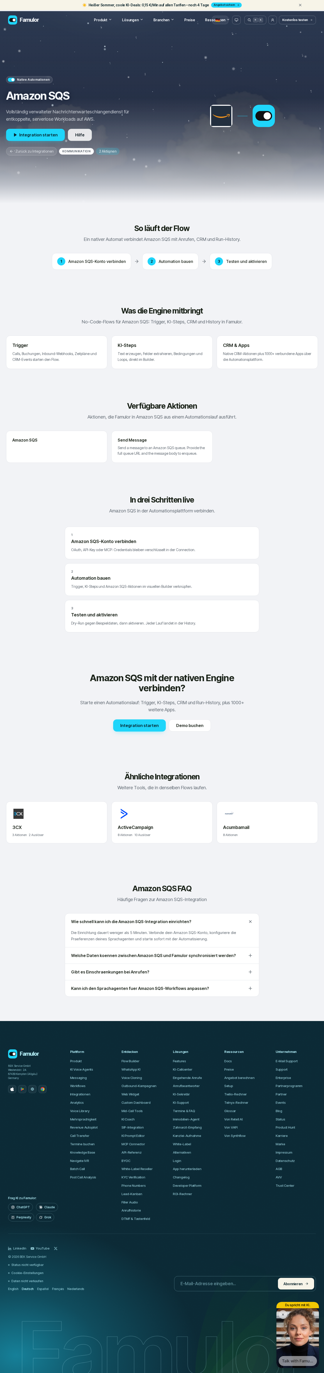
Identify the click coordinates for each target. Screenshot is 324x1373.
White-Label (182, 1144)
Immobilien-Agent (186, 1119)
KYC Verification (133, 1177)
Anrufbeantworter (186, 1086)
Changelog (181, 1177)
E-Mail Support (286, 1061)
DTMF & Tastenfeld (136, 1219)
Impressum (284, 1152)
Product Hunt (285, 1127)
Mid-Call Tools (132, 1111)
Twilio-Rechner (235, 1094)
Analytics (77, 1102)
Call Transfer (79, 1136)
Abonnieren (293, 1284)
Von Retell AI (233, 1119)
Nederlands (75, 1289)
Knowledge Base (82, 1152)
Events (281, 1102)
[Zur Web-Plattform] (32, 1089)
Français (58, 1289)
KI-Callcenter (182, 1069)
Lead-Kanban (132, 1194)
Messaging (78, 1078)
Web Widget (130, 1094)
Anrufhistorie (131, 1210)
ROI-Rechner (182, 1194)
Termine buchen (82, 1144)
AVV (279, 1177)
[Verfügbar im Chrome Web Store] (42, 1089)
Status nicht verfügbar (27, 1265)
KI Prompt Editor (133, 1136)
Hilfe (80, 134)
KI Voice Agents (81, 1069)
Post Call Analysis (83, 1177)
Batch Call (77, 1169)
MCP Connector (133, 1144)
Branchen (161, 20)
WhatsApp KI (131, 1069)
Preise (189, 20)
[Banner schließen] (300, 5)
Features (179, 1061)
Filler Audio (130, 1202)
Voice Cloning (132, 1078)
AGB (279, 1169)
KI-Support (181, 1102)
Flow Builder (130, 1061)
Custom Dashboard (136, 1102)
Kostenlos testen (295, 20)
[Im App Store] (12, 1089)
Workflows (78, 1086)
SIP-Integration (133, 1127)
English (13, 1289)
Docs (228, 1061)
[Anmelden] (272, 20)
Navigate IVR (79, 1161)
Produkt (100, 20)
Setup (228, 1086)
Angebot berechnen (239, 1078)
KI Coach (128, 1119)
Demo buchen (190, 725)
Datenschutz (285, 1161)
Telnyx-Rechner (236, 1102)
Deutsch (28, 1289)
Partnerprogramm (289, 1086)
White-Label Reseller (137, 1169)
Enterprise (283, 1078)
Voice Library (80, 1111)
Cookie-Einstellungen (27, 1273)
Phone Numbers (134, 1185)
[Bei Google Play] (22, 1089)
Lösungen (130, 20)
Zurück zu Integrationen (34, 151)
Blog (279, 1111)
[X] (55, 1248)
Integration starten (38, 134)
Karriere (282, 1136)
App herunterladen (187, 1169)
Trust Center (285, 1185)
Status (280, 1119)
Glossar (230, 1111)
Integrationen (80, 1094)
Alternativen (182, 1152)
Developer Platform (187, 1185)
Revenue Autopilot (84, 1127)
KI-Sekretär (181, 1094)
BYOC (126, 1161)
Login (177, 1161)
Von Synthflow (235, 1136)
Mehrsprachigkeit (83, 1119)
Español (43, 1289)
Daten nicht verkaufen (27, 1281)
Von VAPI (231, 1127)
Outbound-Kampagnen (139, 1086)
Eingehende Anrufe (187, 1078)
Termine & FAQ (184, 1111)
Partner (281, 1094)
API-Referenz (132, 1152)
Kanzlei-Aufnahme (187, 1136)
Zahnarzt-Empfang (187, 1127)
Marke (280, 1144)
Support (282, 1069)
